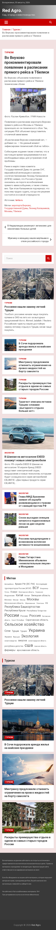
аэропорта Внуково (21, 205)
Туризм (9, 52)
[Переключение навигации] (6, 22)
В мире (14, 592)
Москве (16, 600)
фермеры (10, 650)
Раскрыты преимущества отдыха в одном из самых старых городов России (35, 386)
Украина (36, 630)
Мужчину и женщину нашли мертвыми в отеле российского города (28, 240)
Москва (7, 600)
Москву (22, 600)
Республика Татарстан (36, 611)
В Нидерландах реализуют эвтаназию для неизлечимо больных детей (29, 227)
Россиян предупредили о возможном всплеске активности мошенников (34, 541)
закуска (22, 640)
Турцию (23, 631)
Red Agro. (12, 10)
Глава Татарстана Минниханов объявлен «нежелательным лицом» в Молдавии (35, 562)
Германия (39, 592)
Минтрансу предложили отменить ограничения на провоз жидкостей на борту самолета (35, 366)
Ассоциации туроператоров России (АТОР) (25, 586)
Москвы (8, 211)
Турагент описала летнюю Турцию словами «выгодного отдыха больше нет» (35, 406)
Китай (19, 595)
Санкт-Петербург (17, 620)
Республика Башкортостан (22, 607)
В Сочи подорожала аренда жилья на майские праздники (35, 346)
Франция (16, 637)
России (11, 615)
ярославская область (28, 650)
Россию (24, 616)
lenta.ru (19, 200)
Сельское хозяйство (24, 624)
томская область (40, 646)
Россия (35, 616)
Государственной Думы (16, 208)
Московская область (14, 603)
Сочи (7, 630)
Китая (27, 595)
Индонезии (9, 595)
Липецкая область (40, 595)
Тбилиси (17, 211)
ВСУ (36, 588)
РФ (46, 603)
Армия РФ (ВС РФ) (25, 584)
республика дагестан (13, 646)
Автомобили (9, 584)
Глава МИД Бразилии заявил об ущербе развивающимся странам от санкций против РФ (35, 501)
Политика (40, 603)
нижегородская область (37, 641)
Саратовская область (37, 620)
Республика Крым (14, 610)
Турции (15, 631)
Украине (8, 637)
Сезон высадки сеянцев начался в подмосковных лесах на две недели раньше (34, 522)
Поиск (49, 258)
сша (29, 645)
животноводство (10, 641)
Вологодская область (26, 592)
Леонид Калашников (39, 208)
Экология (9, 453)
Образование (30, 603)
